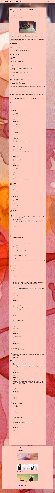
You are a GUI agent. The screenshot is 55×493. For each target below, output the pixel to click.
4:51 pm (20, 113)
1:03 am (20, 177)
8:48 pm (20, 245)
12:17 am (18, 343)
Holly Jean (16, 113)
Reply (14, 119)
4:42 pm (16, 137)
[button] (10, 13)
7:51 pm (17, 314)
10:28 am (24, 360)
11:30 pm (18, 205)
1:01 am (20, 149)
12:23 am (18, 276)
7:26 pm (17, 427)
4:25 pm (17, 121)
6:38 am (17, 411)
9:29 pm (19, 183)
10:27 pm (18, 328)
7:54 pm (17, 156)
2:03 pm (17, 295)
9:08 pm (17, 397)
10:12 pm (18, 323)
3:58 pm (21, 405)
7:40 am (20, 219)
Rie (13, 270)
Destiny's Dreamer (15, 265)
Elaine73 (14, 215)
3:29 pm (20, 131)
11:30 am (18, 372)
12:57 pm (18, 391)
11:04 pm (17, 196)
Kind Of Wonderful (20, 471)
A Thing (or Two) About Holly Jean (12, 1)
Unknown (14, 196)
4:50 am (20, 336)
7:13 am (16, 215)
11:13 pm (20, 258)
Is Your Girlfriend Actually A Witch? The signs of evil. (24, 481)
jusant (29, 491)
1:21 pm (17, 386)
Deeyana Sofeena (15, 402)
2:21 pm (17, 300)
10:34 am (26, 363)
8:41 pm (17, 240)
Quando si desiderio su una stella (17, 360)
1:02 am (20, 168)
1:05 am (20, 199)
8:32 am (20, 286)
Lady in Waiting (15, 183)
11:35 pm (18, 333)
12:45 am (19, 348)
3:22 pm (20, 305)
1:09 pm (17, 377)
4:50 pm (20, 124)
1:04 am (20, 188)
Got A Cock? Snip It (20, 450)
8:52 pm (17, 165)
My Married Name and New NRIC (21, 485)
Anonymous (14, 110)
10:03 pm (19, 265)
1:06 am (17, 210)
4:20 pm (17, 110)
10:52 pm (15, 270)
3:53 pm (17, 226)
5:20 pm (17, 146)
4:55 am (17, 353)
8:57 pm (17, 174)
